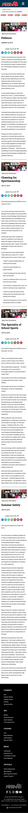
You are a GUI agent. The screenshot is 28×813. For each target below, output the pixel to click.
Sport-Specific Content (10, 774)
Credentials (7, 751)
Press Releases (8, 758)
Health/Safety (8, 738)
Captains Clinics (8, 699)
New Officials (7, 771)
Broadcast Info (8, 753)
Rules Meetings (8, 735)
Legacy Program (8, 776)
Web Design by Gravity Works (15, 807)
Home (3, 9)
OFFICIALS (8, 765)
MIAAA (6, 715)
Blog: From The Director (9, 11)
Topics (8, 9)
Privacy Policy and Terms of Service (19, 805)
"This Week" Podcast (10, 756)
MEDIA (6, 747)
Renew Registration (9, 769)
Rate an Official (8, 740)
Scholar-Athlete (8, 697)
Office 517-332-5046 (5, 801)
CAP (5, 733)
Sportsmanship (8, 704)
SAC (5, 694)
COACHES (7, 729)
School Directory (8, 717)
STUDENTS (8, 690)
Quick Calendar (8, 720)
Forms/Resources (9, 722)
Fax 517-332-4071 (14, 801)
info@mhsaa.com (23, 801)
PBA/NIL (6, 702)
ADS (5, 711)
